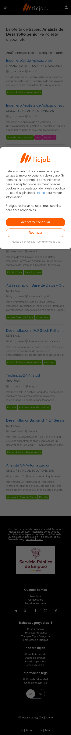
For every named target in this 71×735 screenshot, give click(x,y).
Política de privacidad (23, 241)
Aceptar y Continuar (35, 222)
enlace (40, 193)
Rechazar (35, 232)
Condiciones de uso (48, 241)
